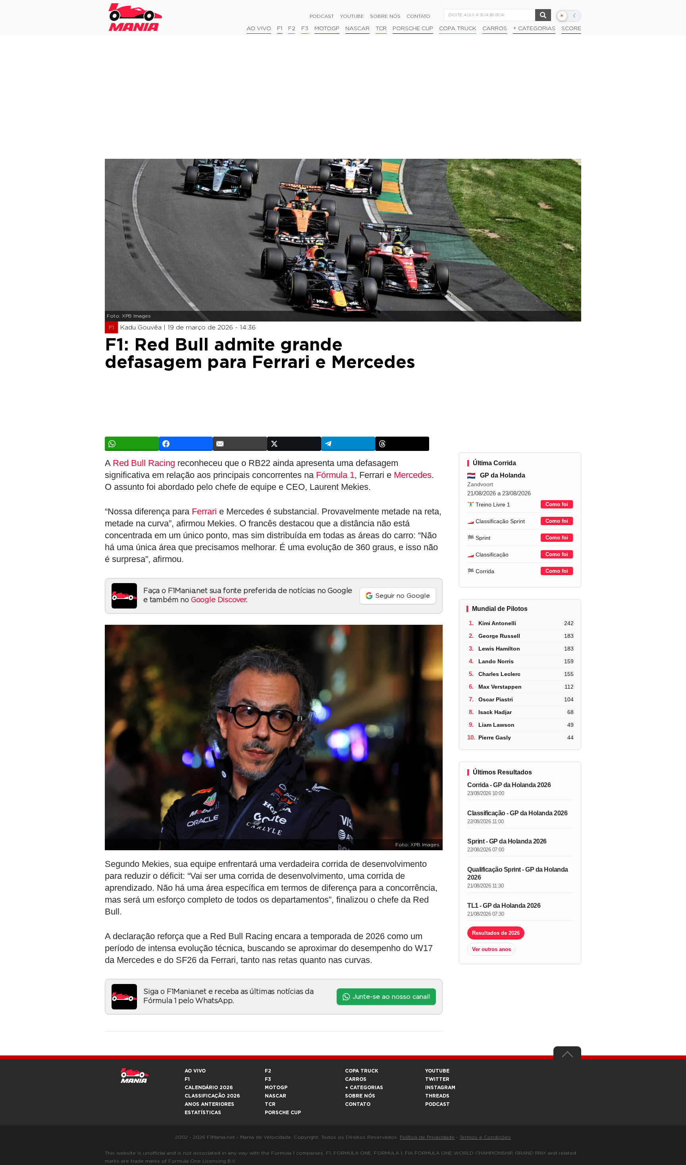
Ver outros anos (491, 949)
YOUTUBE (437, 1071)
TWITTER (437, 1079)
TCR (381, 28)
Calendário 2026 (209, 1087)
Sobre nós (385, 16)
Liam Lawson (496, 725)
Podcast (322, 16)
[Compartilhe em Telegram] (348, 444)
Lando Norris (496, 661)
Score (571, 28)
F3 (304, 28)
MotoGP (326, 28)
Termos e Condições (485, 1137)
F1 (279, 28)
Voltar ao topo (567, 1056)
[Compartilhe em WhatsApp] (132, 444)
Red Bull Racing (144, 463)
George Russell (499, 636)
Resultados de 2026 (496, 933)
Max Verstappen (500, 687)
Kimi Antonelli (497, 623)
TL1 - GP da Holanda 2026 (503, 905)
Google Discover (218, 600)
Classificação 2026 (212, 1096)
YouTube (352, 16)
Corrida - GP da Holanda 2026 (509, 785)
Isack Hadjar (495, 712)
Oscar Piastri (495, 699)
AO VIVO (195, 1071)
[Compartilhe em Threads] (402, 444)
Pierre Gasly (494, 737)
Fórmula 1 (335, 475)
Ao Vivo (259, 28)
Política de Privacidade (427, 1137)
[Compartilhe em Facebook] (186, 444)
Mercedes (413, 475)
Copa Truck (457, 28)
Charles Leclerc (499, 674)
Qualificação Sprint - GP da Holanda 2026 (517, 873)
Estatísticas (203, 1112)
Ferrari (204, 511)
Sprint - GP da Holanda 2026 (507, 841)
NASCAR (357, 28)
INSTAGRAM (440, 1087)
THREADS (437, 1096)
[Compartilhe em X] (294, 444)
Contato (418, 16)
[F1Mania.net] (135, 17)
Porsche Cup (413, 28)
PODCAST (437, 1104)
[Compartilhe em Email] (240, 444)
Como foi (556, 504)
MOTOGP (276, 1087)
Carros (494, 28)
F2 (291, 28)
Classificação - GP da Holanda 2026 (517, 813)
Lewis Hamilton (499, 648)
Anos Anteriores (209, 1104)
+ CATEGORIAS (534, 28)
